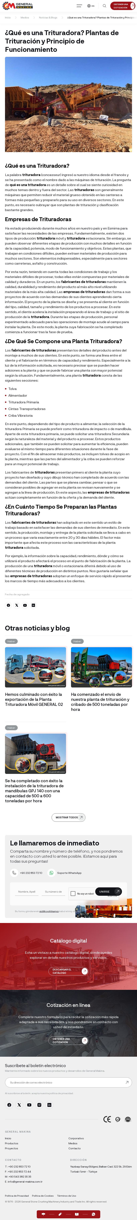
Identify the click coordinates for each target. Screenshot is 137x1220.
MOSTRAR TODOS (67, 817)
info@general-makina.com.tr (25, 1181)
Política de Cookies (43, 1195)
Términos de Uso (66, 1195)
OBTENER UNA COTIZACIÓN (61, 1040)
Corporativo (76, 1138)
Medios (25, 17)
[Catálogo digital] (77, 1214)
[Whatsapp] (93, 1214)
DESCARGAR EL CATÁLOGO (62, 971)
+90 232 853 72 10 (19, 1166)
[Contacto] (43, 1214)
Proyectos (11, 1148)
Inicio (8, 17)
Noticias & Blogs (48, 17)
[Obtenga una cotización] (60, 1214)
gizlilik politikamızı (49, 911)
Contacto (74, 1148)
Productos (11, 1143)
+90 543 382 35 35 (20, 1176)
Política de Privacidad (17, 1195)
